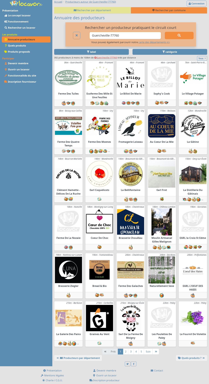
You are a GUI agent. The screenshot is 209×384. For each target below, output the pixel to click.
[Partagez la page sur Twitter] (127, 364)
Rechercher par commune (170, 10)
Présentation (54, 370)
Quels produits (16, 45)
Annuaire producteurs (21, 39)
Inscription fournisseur (21, 81)
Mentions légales (54, 375)
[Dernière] (155, 351)
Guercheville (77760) (106, 57)
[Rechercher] (179, 35)
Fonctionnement (17, 21)
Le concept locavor (19, 15)
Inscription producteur (106, 380)
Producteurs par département (81, 358)
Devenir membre (17, 63)
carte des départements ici (153, 42)
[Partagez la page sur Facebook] (133, 364)
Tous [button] (201, 58)
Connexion (198, 3)
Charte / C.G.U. (54, 380)
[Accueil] (26, 3)
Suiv (148, 351)
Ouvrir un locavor (18, 69)
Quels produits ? (191, 358)
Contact (158, 370)
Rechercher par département (94, 10)
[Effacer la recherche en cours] (76, 35)
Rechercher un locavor (21, 27)
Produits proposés (18, 51)
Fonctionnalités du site (21, 75)
